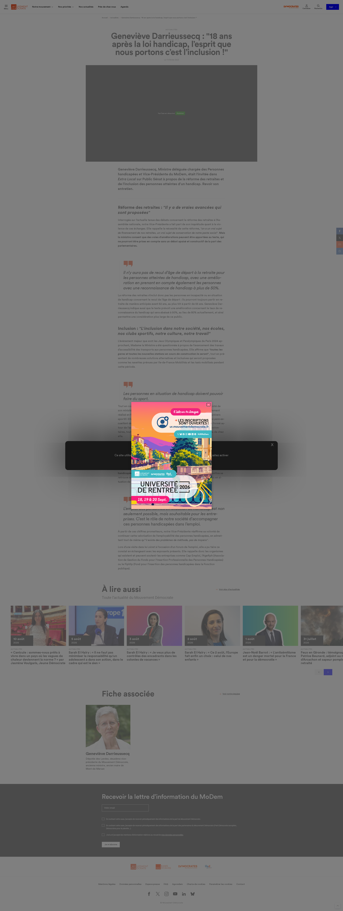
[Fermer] (208, 404)
